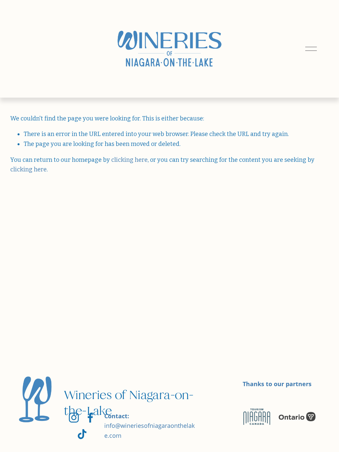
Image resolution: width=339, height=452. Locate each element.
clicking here (129, 159)
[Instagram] (74, 417)
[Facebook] (90, 417)
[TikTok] (82, 434)
